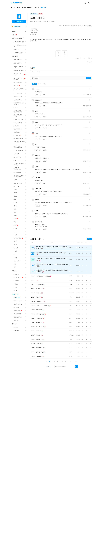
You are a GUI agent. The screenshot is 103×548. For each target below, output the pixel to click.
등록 (89, 78)
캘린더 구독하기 (27, 7)
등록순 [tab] (44, 84)
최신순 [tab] (39, 84)
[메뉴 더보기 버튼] (91, 17)
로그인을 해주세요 (19, 21)
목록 (89, 62)
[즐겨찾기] (43, 239)
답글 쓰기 (45, 94)
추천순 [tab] (34, 84)
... (73, 361)
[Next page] (75, 361)
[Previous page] (46, 361)
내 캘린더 (17, 7)
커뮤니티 (43, 7)
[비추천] (39, 95)
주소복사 (90, 25)
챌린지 (37, 7)
